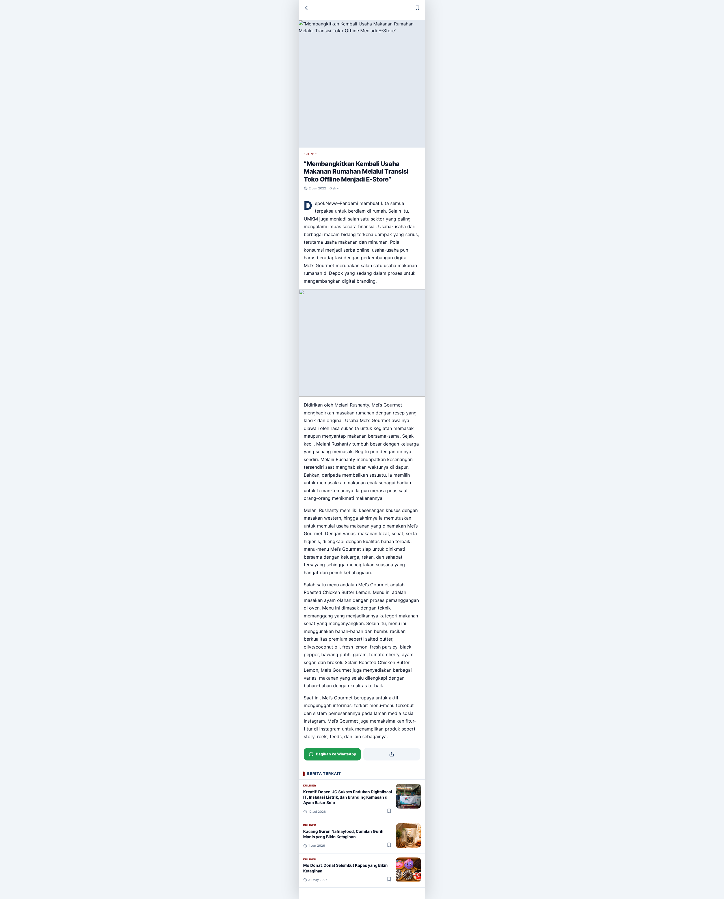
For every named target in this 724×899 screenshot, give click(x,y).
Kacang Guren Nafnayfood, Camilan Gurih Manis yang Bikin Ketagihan (343, 834)
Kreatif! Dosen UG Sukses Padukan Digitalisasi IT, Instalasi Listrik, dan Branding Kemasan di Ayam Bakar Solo (347, 797)
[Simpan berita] (417, 8)
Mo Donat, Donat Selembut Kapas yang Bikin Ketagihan (345, 868)
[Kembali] (306, 8)
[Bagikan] (392, 754)
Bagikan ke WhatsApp (336, 754)
